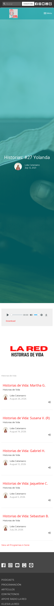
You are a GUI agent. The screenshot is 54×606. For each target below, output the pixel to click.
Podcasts (7, 580)
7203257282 (28, 3)
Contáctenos (10, 594)
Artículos (8, 589)
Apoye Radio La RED (13, 599)
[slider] (17, 315)
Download (10, 320)
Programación (11, 584)
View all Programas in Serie (15, 545)
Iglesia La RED (10, 604)
